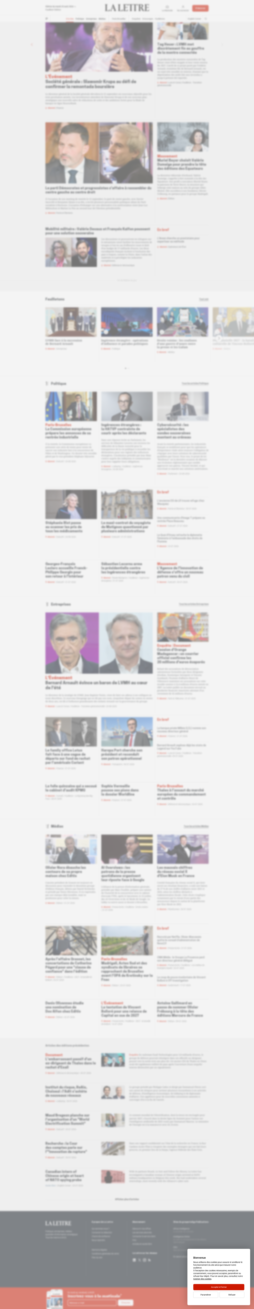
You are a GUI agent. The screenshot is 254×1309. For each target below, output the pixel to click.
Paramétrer (205, 1295)
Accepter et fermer (219, 1287)
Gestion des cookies (202, 1279)
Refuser (231, 1295)
